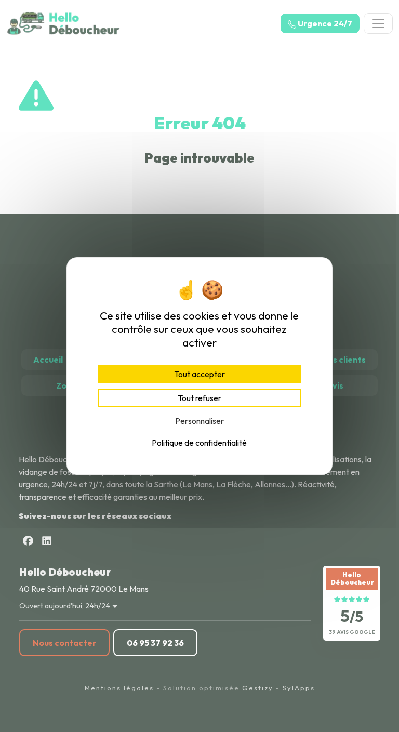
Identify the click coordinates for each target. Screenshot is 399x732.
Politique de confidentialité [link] (199, 442)
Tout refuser (199, 398)
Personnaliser (199, 421)
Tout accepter (199, 374)
